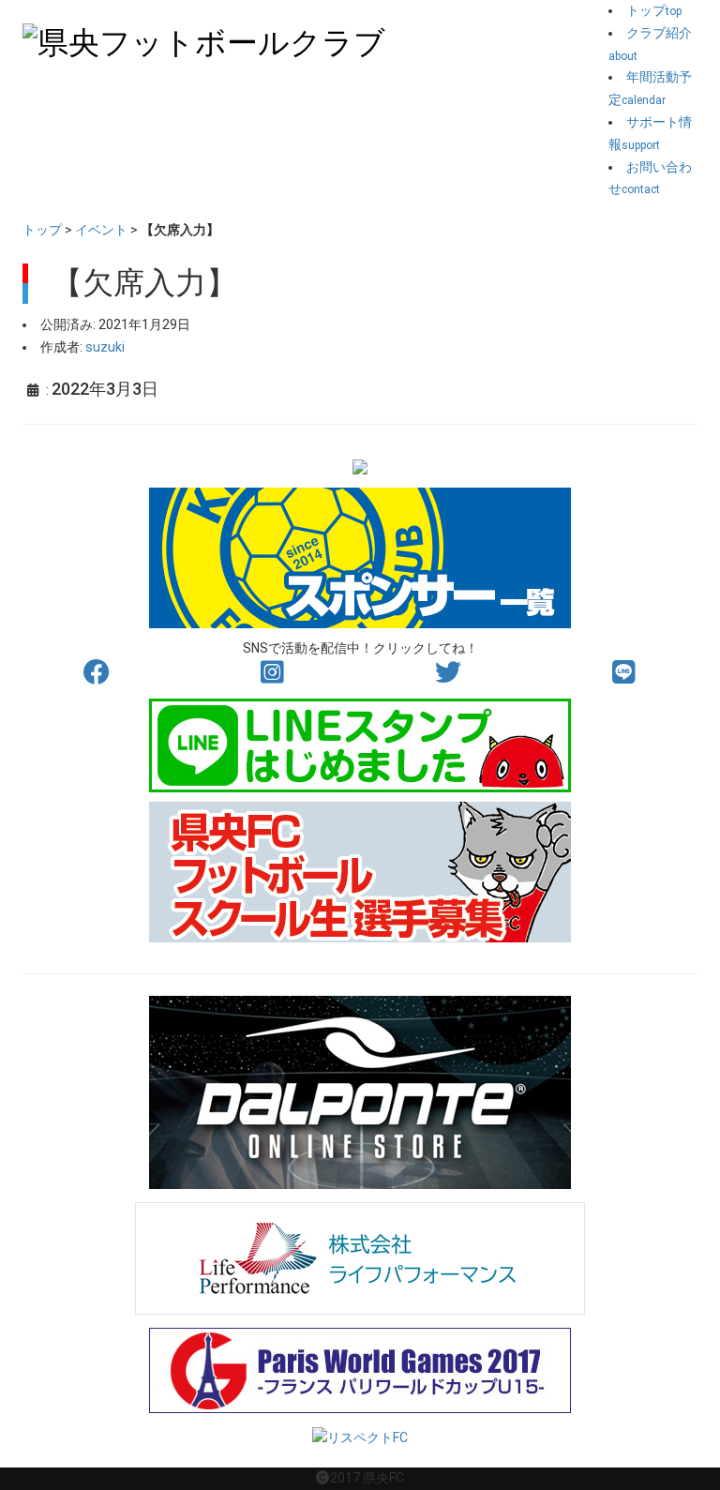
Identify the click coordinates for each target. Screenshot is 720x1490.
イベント (101, 229)
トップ (42, 229)
